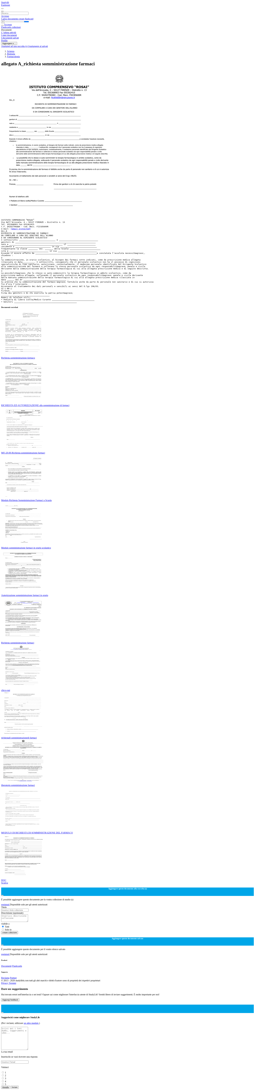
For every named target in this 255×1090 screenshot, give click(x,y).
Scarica (4, 883)
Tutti (7, 926)
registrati (5, 904)
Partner (13, 978)
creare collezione (9, 932)
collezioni (16, 27)
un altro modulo (31, 1023)
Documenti (6, 966)
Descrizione (12, 913)
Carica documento (10, 19)
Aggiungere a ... (9, 43)
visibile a (5, 923)
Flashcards (6, 27)
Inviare (14, 1087)
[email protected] (21, 229)
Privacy (5, 983)
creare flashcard (26, 19)
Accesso (5, 16)
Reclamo (5, 978)
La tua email (7, 1051)
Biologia (11, 54)
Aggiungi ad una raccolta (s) (14, 46)
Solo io (8, 929)
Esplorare (5, 5)
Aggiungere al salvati (38, 46)
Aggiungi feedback (10, 1000)
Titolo (4, 907)
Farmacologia (13, 56)
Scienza (10, 51)
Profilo (4, 40)
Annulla (5, 1087)
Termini (12, 983)
